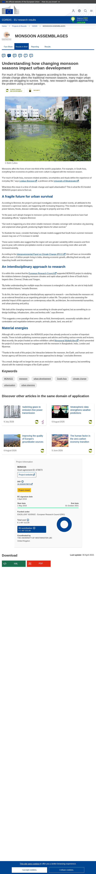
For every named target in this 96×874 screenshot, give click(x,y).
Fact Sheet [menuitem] (8, 47)
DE (4, 55)
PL (31, 55)
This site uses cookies (30, 864)
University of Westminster (66, 181)
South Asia (62, 379)
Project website (26, 475)
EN (9, 55)
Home (4, 26)
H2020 (34, 26)
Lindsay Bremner (27, 181)
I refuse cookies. (66, 870)
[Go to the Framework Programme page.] (6, 35)
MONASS (8, 379)
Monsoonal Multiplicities (65, 341)
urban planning (28, 385)
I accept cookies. (29, 870)
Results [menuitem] (47, 47)
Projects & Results (19, 26)
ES (15, 55)
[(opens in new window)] (10, 10)
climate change (79, 379)
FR (20, 55)
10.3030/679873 (23, 484)
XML (16, 564)
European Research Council (42, 273)
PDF (41, 563)
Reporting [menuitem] (35, 47)
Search (85, 11)
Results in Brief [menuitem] (22, 47)
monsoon (23, 379)
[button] (79, 11)
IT (25, 55)
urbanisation (9, 385)
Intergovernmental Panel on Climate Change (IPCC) (40, 254)
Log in (73, 11)
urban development (42, 379)
